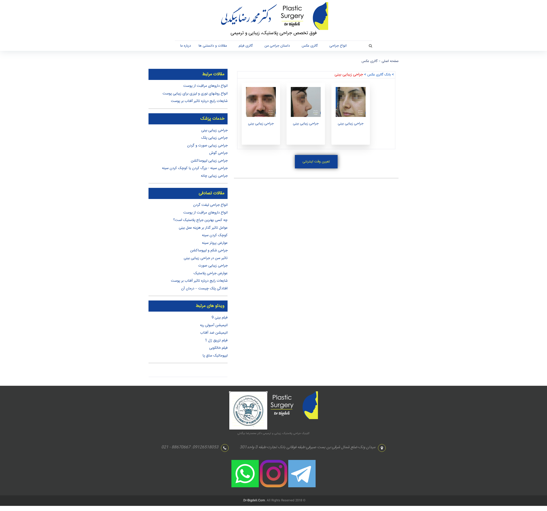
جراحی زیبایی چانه (214, 176)
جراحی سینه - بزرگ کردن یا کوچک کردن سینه (195, 168)
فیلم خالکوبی (218, 348)
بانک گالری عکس (379, 74)
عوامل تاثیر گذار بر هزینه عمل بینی (203, 228)
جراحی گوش (218, 153)
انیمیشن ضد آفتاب (214, 333)
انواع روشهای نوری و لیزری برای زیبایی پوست (195, 94)
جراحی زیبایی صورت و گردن (207, 146)
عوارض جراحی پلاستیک (211, 273)
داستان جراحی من (277, 46)
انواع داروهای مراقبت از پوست (205, 86)
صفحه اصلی (390, 61)
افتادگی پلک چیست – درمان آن (204, 289)
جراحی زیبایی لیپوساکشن (209, 161)
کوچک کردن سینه (215, 235)
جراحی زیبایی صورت (213, 266)
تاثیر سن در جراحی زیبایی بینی (206, 258)
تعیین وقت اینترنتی (316, 161)
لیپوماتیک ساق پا (215, 356)
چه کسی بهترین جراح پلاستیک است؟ (200, 220)
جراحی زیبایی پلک (214, 138)
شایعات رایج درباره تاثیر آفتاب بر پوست (199, 101)
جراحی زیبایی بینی (261, 123)
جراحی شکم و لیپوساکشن (209, 250)
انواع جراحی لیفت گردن (210, 205)
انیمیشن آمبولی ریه (214, 325)
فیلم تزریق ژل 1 (216, 340)
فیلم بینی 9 (220, 318)
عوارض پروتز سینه (215, 243)
